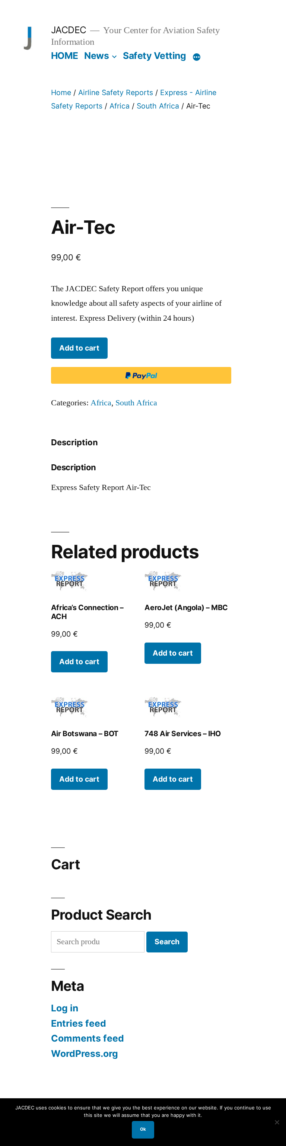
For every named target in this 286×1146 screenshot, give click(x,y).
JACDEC (68, 29)
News (96, 55)
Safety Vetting (154, 55)
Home (61, 92)
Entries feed (78, 1023)
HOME (64, 55)
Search (167, 941)
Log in (64, 1008)
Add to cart (79, 347)
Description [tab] (74, 442)
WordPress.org (84, 1053)
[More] (196, 57)
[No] (276, 1122)
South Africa (158, 105)
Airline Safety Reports (115, 92)
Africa (119, 105)
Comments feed (87, 1038)
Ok (143, 1129)
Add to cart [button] (79, 661)
